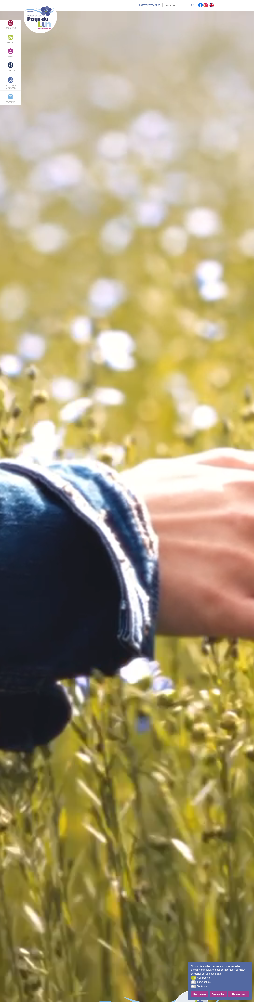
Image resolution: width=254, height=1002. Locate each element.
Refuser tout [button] (238, 994)
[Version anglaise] (211, 5)
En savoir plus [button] (213, 974)
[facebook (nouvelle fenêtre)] (200, 5)
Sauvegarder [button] (199, 994)
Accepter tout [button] (218, 994)
